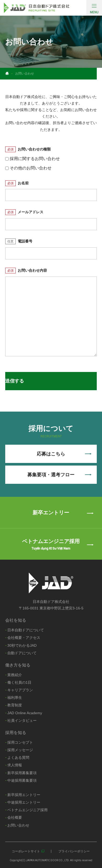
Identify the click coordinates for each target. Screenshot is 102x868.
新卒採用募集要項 (22, 773)
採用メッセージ (20, 750)
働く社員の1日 (19, 682)
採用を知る (15, 732)
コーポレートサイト (26, 851)
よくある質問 (18, 757)
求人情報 (14, 765)
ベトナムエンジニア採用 (27, 810)
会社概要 (14, 817)
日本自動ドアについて (25, 630)
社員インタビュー (22, 720)
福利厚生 (14, 697)
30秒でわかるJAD (22, 645)
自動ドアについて (22, 653)
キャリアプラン (20, 690)
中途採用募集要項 (22, 780)
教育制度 (14, 705)
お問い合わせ (18, 825)
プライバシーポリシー (74, 851)
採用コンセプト (20, 742)
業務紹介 (14, 675)
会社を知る (15, 620)
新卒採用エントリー (23, 795)
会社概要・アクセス (23, 637)
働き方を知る (17, 665)
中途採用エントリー (23, 802)
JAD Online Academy (24, 713)
